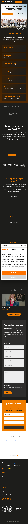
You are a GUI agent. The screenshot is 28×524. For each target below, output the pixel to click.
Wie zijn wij (20, 13)
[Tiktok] (10, 499)
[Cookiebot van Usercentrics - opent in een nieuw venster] (20, 246)
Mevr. (11, 343)
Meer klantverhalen (14, 314)
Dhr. (7, 343)
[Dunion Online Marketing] (7, 2)
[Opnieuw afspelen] (18, 155)
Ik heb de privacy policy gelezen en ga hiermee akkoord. (14, 388)
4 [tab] (15, 455)
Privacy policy (7, 517)
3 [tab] (14, 455)
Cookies (21, 517)
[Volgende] (25, 114)
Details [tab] (14, 249)
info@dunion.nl (7, 494)
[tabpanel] (7, 445)
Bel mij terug (8, 385)
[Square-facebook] (5, 499)
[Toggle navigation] (25, 2)
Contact (19, 2)
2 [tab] (12, 455)
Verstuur (8, 392)
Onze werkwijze (5, 478)
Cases (7, 13)
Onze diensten (5, 475)
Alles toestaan (14, 272)
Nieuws (3, 482)
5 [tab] (17, 455)
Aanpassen (13, 277)
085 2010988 (7, 496)
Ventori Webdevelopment (16, 521)
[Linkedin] (8, 499)
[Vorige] (3, 114)
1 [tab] (10, 455)
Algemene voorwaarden (15, 517)
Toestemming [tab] (5, 249)
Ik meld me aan (14, 427)
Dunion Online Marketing (15, 520)
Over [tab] (23, 249)
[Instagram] (3, 499)
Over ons (4, 476)
